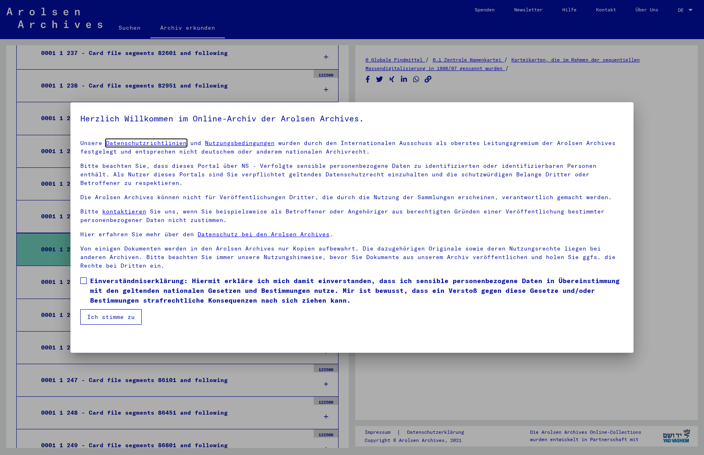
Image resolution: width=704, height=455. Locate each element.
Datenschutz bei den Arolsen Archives (264, 234)
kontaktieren (124, 211)
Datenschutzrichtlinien (146, 143)
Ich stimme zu (111, 317)
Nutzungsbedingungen (240, 143)
